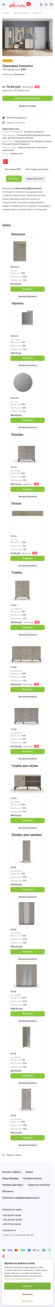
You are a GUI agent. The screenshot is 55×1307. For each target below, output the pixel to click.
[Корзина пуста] (51, 4)
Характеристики (34, 178)
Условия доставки (12, 1184)
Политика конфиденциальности (20, 1197)
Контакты (7, 1191)
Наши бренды (10, 1178)
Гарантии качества (39, 1184)
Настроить (27, 1301)
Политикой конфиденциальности (19, 1279)
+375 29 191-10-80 (11, 1215)
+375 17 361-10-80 (11, 1224)
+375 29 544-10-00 (12, 1220)
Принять (27, 1286)
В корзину (27, 289)
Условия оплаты (32, 1178)
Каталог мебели (11, 1172)
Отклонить (27, 1294)
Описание (14, 178)
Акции (29, 1172)
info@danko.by (9, 1230)
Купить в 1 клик (27, 106)
